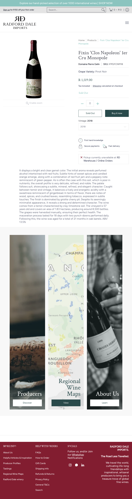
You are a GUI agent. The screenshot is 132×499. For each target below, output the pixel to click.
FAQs (38, 452)
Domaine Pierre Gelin (89, 64)
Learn (105, 402)
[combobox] (74, 9)
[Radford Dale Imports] (20, 22)
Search (39, 490)
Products (92, 40)
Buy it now (117, 113)
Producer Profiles (12, 463)
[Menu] (127, 22)
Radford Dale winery (13, 479)
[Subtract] (82, 103)
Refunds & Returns (44, 474)
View (66, 402)
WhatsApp (78, 454)
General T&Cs (42, 484)
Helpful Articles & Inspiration (17, 457)
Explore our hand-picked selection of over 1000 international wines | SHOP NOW (66, 3)
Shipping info (42, 468)
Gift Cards (40, 463)
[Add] (98, 103)
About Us (8, 452)
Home (81, 40)
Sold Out (90, 113)
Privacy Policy (42, 479)
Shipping (97, 86)
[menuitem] (115, 10)
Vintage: (85, 120)
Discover (27, 402)
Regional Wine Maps (13, 474)
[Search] (103, 9)
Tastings (7, 468)
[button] (70, 465)
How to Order (42, 457)
